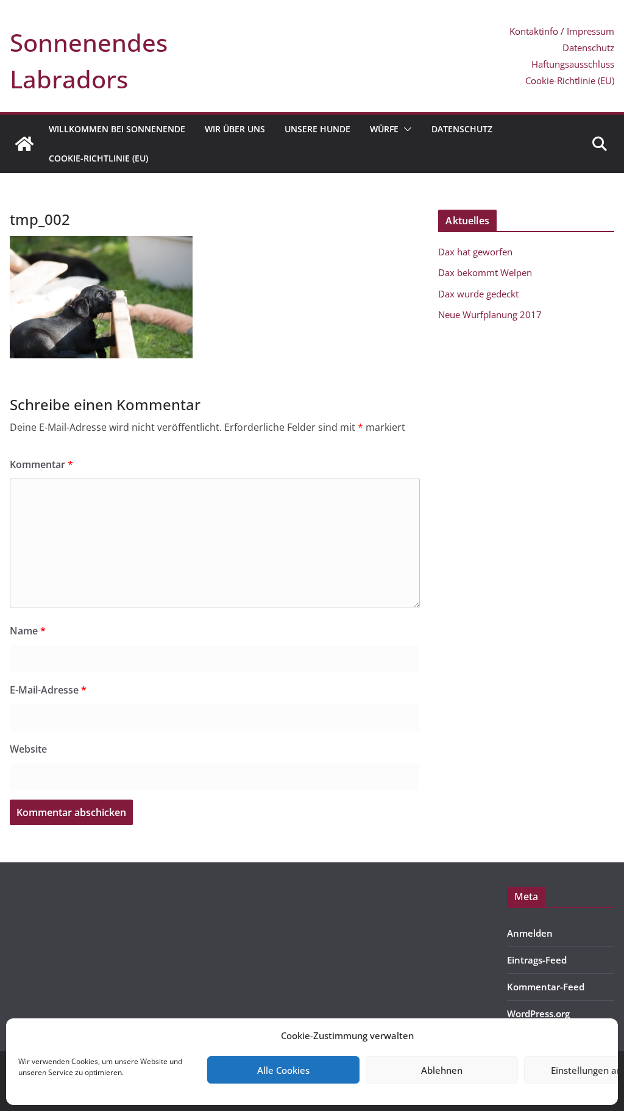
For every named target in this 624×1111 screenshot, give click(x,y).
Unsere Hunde (317, 129)
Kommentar (41, 464)
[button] (405, 129)
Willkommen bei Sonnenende (117, 129)
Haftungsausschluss (572, 64)
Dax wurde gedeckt (478, 294)
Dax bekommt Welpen (485, 272)
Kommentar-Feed (545, 987)
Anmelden (530, 933)
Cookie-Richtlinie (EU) (569, 80)
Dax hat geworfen (475, 252)
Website (28, 749)
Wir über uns (235, 129)
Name (28, 630)
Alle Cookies (283, 1070)
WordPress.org (538, 1013)
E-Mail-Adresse (48, 690)
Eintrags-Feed (537, 960)
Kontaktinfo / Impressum (561, 31)
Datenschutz (588, 47)
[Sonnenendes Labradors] (24, 143)
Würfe (384, 129)
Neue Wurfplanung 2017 (490, 314)
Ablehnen (442, 1070)
